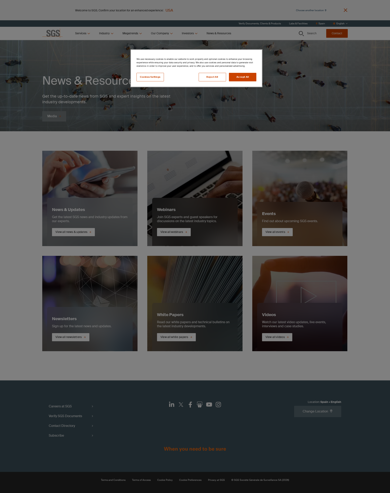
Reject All (212, 77)
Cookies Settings (150, 77)
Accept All (242, 77)
